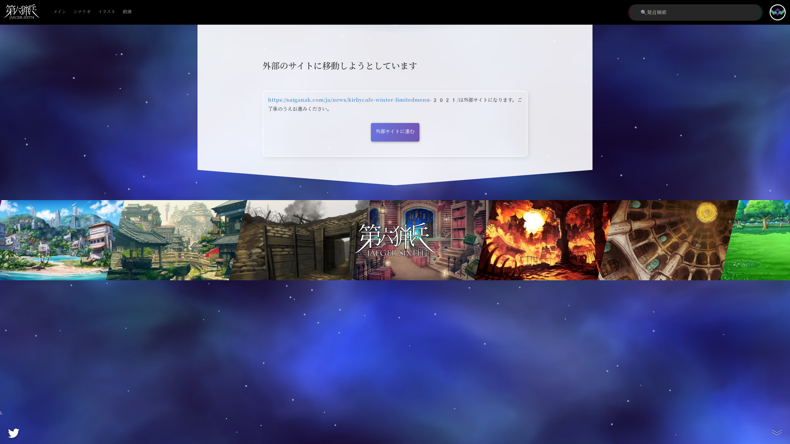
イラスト (106, 12)
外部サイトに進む (395, 131)
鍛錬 (127, 12)
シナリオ (82, 12)
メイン (59, 12)
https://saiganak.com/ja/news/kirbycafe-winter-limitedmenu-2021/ (363, 100)
